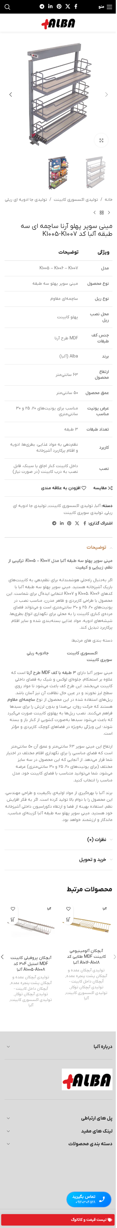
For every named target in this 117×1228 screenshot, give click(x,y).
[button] (106, 94)
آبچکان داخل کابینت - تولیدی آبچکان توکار (86, 984)
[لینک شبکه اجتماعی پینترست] (59, 6)
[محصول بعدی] (94, 212)
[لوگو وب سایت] (58, 22)
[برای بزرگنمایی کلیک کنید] (101, 140)
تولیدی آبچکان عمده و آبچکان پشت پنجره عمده (86, 973)
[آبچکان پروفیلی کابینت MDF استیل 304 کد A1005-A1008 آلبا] (30, 926)
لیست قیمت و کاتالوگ (88, 1219)
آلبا (97, 506)
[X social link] (67, 6)
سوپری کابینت (99, 660)
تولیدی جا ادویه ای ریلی (26, 200)
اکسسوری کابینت (83, 653)
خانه (108, 200)
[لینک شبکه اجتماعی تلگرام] (42, 6)
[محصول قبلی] (108, 212)
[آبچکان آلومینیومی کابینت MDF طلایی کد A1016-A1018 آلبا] (86, 923)
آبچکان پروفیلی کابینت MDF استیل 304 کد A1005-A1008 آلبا (30, 964)
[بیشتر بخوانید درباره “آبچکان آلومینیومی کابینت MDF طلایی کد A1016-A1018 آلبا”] (68, 919)
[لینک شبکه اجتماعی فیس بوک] (76, 6)
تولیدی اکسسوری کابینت (76, 200)
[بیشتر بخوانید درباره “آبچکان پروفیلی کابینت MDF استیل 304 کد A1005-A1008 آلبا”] (13, 919)
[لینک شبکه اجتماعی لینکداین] (50, 6)
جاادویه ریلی (38, 653)
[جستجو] (8, 7)
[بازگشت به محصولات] (101, 212)
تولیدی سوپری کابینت (83, 513)
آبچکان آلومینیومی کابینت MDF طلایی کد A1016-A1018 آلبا (86, 957)
